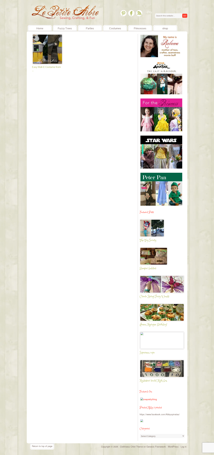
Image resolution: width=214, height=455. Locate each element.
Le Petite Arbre (52, 12)
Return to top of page (42, 446)
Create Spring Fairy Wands (154, 296)
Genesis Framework (156, 446)
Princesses (140, 28)
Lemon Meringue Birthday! (153, 324)
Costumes (115, 28)
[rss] (139, 13)
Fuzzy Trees (65, 28)
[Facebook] (131, 13)
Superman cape (147, 352)
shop (165, 28)
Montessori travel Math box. (153, 381)
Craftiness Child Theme (131, 446)
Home (39, 28)
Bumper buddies (148, 268)
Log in (183, 446)
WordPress (173, 446)
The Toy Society (148, 240)
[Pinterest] (123, 13)
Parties (90, 28)
